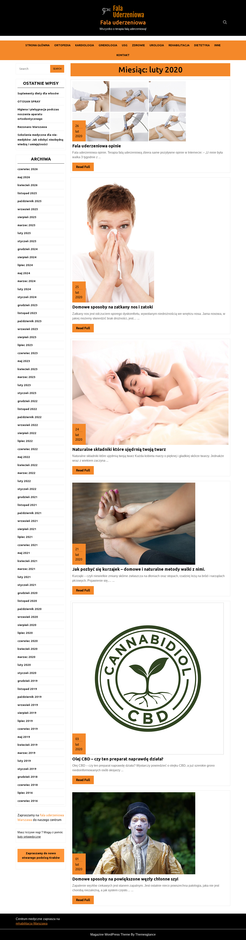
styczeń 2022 (26, 489)
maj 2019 (23, 736)
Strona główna (37, 45)
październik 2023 (29, 321)
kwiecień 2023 (27, 369)
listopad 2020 (27, 600)
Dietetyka (202, 45)
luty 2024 (24, 289)
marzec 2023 (26, 377)
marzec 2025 (26, 225)
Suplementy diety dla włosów (38, 93)
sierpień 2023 (26, 337)
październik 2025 (29, 201)
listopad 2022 (27, 409)
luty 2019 (24, 760)
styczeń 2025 (26, 241)
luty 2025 (24, 233)
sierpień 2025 (26, 217)
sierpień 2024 (26, 257)
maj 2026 (23, 177)
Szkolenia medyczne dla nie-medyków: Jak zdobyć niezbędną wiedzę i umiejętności (40, 139)
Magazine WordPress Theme (110, 934)
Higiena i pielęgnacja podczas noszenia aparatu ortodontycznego (38, 114)
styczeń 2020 (26, 673)
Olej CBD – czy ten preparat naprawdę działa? (117, 758)
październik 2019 (29, 696)
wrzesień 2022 (27, 425)
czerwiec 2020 (27, 641)
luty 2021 (24, 577)
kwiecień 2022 (27, 465)
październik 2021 (29, 513)
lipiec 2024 (25, 265)
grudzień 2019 (27, 680)
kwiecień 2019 (27, 744)
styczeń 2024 (26, 297)
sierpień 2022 (26, 433)
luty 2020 (24, 664)
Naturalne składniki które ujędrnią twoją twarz (119, 449)
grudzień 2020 (27, 593)
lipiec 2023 (25, 345)
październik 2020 (29, 609)
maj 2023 (23, 361)
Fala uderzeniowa (123, 22)
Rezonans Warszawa (32, 127)
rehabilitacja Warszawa (31, 923)
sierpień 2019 (26, 712)
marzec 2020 (26, 657)
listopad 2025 (27, 193)
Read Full (85, 168)
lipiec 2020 (25, 632)
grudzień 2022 (27, 401)
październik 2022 (29, 417)
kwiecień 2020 (27, 648)
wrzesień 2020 (27, 616)
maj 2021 (23, 552)
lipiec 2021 (25, 536)
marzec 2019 (26, 752)
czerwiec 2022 (27, 449)
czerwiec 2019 (27, 728)
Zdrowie (138, 45)
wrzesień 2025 (27, 209)
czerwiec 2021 (27, 545)
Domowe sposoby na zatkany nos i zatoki (112, 306)
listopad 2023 (27, 313)
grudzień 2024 (27, 249)
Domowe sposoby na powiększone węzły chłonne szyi (125, 878)
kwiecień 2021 (27, 561)
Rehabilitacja (179, 45)
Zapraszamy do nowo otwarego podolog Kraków (41, 855)
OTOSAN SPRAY (28, 101)
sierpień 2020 (26, 625)
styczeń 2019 (26, 768)
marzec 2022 (26, 473)
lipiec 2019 (25, 720)
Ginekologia (108, 45)
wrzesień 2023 (27, 329)
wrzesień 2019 (27, 704)
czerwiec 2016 (27, 800)
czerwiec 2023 (27, 353)
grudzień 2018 (27, 776)
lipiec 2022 (25, 441)
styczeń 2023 (26, 393)
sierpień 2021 (26, 529)
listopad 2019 (27, 689)
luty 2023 (24, 385)
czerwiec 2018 (27, 784)
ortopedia (62, 45)
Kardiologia (84, 45)
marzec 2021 (26, 568)
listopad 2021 (27, 505)
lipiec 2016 (25, 792)
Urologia (157, 45)
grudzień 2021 (27, 497)
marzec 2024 (26, 281)
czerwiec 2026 (27, 169)
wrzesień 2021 (27, 521)
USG (124, 45)
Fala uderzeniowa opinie (96, 145)
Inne (217, 45)
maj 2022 (23, 457)
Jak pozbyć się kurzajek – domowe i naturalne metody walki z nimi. (138, 569)
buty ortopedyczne (29, 836)
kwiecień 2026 (27, 185)
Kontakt (123, 55)
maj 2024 (23, 273)
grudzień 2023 (27, 305)
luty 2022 (24, 481)
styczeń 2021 (26, 584)
